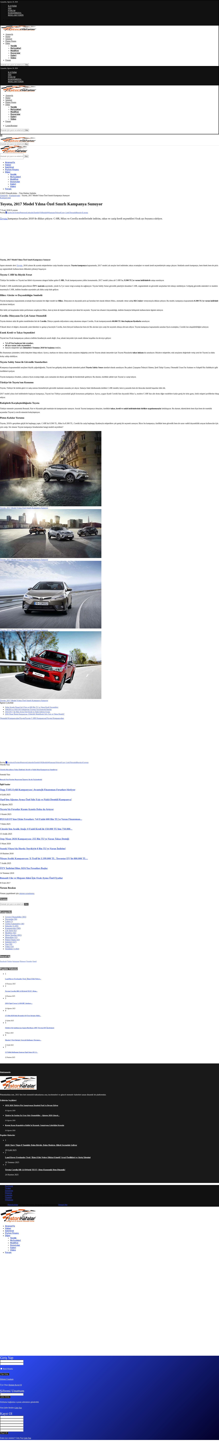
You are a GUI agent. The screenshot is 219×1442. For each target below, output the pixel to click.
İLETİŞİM (12, 6)
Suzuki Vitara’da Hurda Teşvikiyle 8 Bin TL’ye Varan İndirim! (33, 848)
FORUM (11, 11)
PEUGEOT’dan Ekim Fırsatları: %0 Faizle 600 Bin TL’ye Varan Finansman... (41, 819)
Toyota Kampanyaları (55, 718)
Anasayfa (9, 34)
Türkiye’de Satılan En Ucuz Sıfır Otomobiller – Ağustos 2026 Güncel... (32, 1115)
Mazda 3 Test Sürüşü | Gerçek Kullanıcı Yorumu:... (23, 1040)
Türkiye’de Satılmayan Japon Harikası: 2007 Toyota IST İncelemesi (29, 1028)
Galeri (13, 55)
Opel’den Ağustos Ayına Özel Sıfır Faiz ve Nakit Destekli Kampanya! (36, 799)
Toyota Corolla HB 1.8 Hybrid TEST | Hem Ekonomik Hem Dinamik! (35, 1170)
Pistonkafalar (13, 1205)
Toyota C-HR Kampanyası (36, 718)
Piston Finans (10, 41)
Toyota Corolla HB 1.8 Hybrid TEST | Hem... (21, 991)
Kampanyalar (14, 195)
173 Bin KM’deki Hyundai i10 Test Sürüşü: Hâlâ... (23, 1016)
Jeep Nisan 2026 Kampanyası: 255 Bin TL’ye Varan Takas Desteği (34, 838)
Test (8, 944)
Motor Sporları (13, 935)
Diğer (7, 43)
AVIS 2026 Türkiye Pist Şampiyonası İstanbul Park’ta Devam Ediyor (31, 1105)
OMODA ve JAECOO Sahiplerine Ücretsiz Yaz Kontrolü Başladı (28, 709)
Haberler (11, 926)
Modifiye (15, 50)
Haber (7, 36)
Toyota (4, 218)
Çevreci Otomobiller (15, 917)
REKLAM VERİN (16, 15)
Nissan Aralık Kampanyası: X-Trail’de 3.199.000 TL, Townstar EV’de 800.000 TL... (44, 858)
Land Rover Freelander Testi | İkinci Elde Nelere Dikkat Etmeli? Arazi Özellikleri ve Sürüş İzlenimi (47, 1157)
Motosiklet (16, 48)
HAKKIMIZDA (14, 13)
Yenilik (14, 46)
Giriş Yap (18, 1408)
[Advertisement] (89, 239)
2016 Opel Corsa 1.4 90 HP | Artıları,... (18, 1003)
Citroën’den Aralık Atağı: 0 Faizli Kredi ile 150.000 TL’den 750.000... (36, 829)
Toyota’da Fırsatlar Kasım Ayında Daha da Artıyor (27, 809)
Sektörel (8, 39)
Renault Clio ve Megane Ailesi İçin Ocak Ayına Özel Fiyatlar (31, 878)
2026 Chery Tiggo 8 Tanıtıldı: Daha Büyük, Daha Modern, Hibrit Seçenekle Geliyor (41, 1145)
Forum (8, 60)
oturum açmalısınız (26, 893)
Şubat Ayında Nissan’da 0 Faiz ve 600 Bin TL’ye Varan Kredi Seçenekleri (31, 707)
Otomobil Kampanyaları (9, 718)
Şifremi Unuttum (6, 1379)
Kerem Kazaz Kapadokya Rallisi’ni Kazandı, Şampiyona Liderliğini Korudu (34, 1125)
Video (13, 58)
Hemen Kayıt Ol (15, 1385)
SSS (9, 8)
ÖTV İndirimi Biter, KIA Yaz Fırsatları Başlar (24, 868)
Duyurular (15, 53)
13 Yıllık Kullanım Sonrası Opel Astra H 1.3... (21, 1052)
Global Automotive (14, 924)
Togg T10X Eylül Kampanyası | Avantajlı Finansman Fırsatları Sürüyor (37, 789)
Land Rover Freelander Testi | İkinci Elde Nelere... (23, 979)
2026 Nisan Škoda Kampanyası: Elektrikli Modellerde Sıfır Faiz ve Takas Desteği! (34, 714)
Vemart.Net (62, 1205)
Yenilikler (12, 949)
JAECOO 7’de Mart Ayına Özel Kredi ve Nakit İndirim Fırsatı (27, 712)
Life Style (11, 930)
